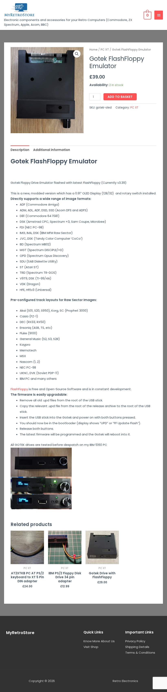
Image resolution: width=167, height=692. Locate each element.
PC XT (105, 50)
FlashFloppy (19, 389)
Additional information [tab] (51, 150)
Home (93, 50)
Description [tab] (20, 150)
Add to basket (120, 97)
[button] (76, 54)
